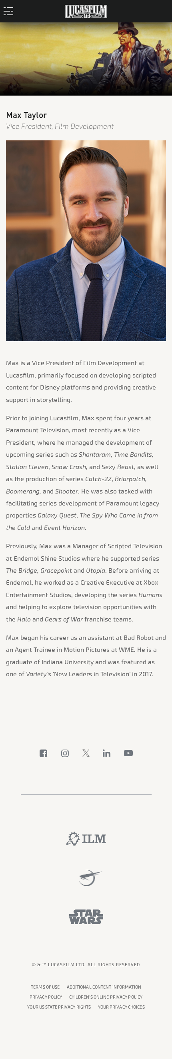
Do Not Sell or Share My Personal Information (121, 1006)
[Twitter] (86, 753)
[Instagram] (65, 753)
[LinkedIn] (107, 753)
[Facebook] (43, 753)
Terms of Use (45, 987)
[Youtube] (128, 753)
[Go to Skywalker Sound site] (86, 878)
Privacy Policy (46, 997)
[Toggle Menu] (10, 10)
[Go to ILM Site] (86, 839)
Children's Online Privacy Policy (106, 997)
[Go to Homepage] (86, 10)
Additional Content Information (104, 987)
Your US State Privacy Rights (59, 1007)
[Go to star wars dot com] (86, 916)
